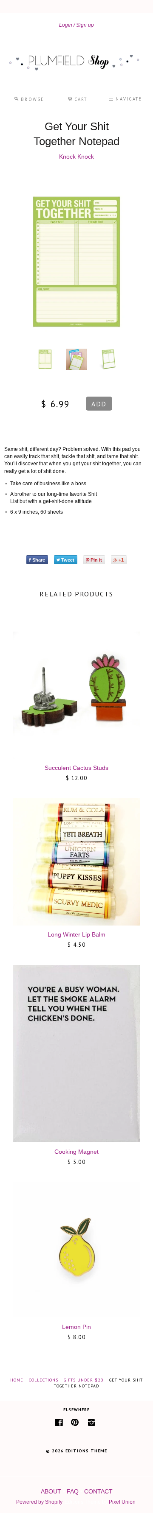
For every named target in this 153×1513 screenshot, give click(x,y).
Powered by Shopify (39, 1502)
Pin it (96, 559)
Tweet (67, 559)
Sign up (85, 25)
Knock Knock (76, 156)
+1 (121, 559)
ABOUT (51, 1491)
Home (16, 1380)
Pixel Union (122, 1502)
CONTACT (98, 1491)
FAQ (73, 1491)
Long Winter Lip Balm (76, 934)
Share (38, 559)
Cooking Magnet (76, 1151)
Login (65, 25)
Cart (77, 98)
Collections (43, 1380)
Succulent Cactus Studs (76, 767)
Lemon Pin (76, 1326)
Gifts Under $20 (84, 1380)
